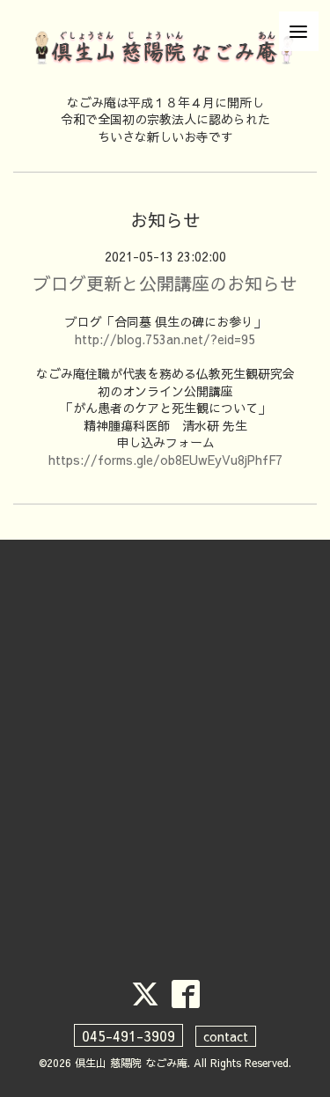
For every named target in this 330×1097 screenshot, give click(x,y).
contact (225, 1036)
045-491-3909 (128, 1035)
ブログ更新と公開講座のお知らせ (165, 283)
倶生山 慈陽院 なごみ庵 (131, 1063)
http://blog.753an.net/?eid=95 (165, 339)
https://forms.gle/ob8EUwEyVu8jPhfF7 (165, 459)
